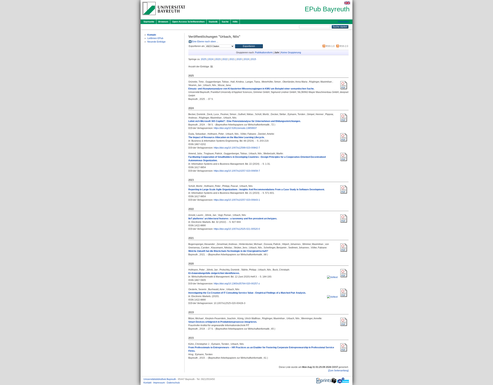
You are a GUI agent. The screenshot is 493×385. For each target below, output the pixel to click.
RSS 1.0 (330, 46)
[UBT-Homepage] (164, 16)
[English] (347, 3)
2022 (225, 59)
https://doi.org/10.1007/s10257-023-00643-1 (237, 200)
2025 (203, 59)
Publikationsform (263, 52)
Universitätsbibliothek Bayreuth (160, 379)
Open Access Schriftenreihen (188, 21)
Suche (225, 21)
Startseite (148, 21)
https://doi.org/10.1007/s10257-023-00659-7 (237, 171)
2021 (232, 59)
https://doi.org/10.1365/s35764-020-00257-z (237, 283)
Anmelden (343, 21)
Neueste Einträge (156, 41)
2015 (253, 59)
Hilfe (235, 21)
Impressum (159, 382)
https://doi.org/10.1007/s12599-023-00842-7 (237, 147)
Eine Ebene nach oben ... (205, 41)
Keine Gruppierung (291, 52)
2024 (210, 59)
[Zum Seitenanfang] (338, 370)
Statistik (213, 21)
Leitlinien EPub (155, 38)
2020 (239, 59)
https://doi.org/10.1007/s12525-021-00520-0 (237, 229)
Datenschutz (173, 382)
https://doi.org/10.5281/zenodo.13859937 (235, 128)
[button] (249, 46)
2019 (246, 59)
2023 (218, 59)
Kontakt (147, 382)
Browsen (163, 21)
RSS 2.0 (343, 46)
